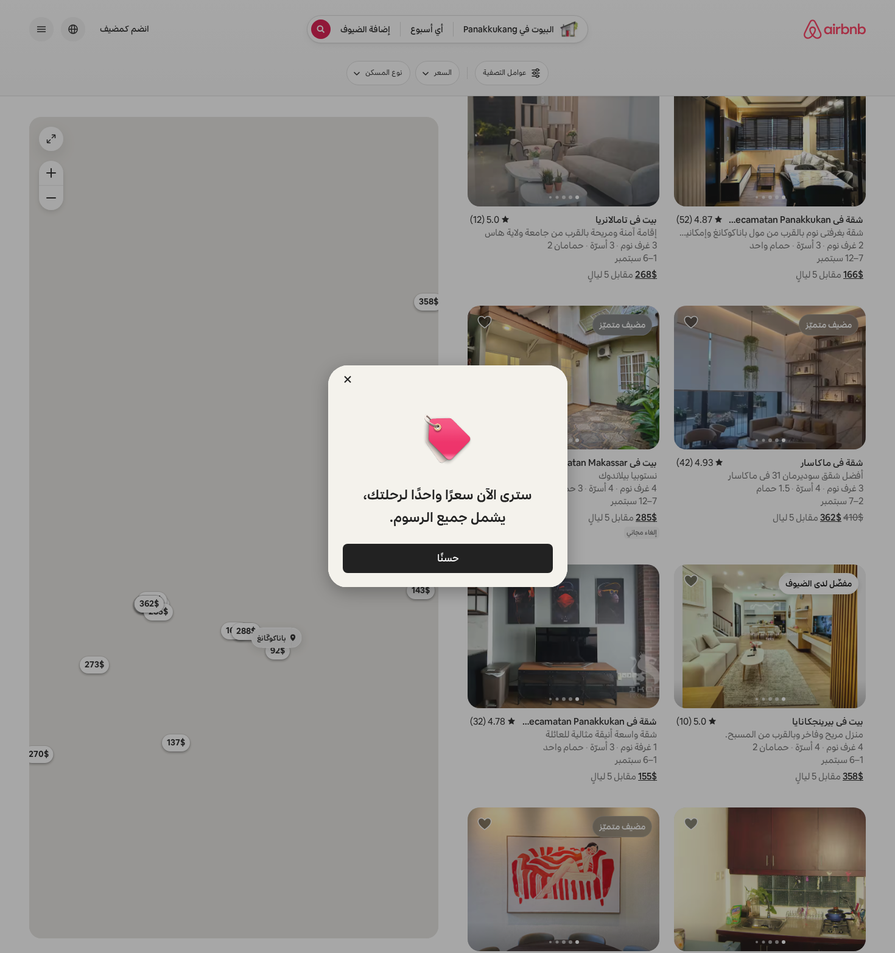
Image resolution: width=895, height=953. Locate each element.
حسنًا (447, 557)
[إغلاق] (348, 379)
